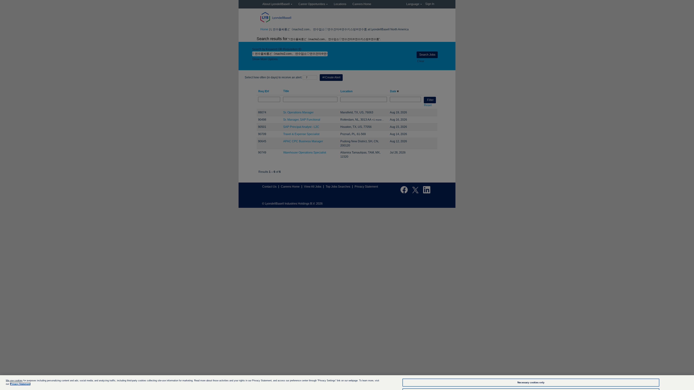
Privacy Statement (20, 384)
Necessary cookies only (530, 382)
